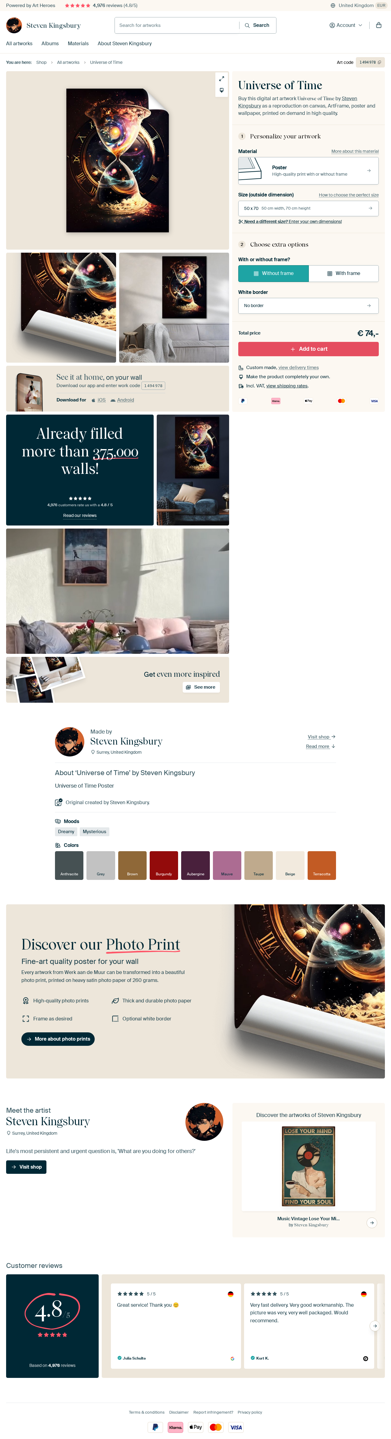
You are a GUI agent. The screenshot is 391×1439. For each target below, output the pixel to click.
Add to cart (313, 349)
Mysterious (94, 832)
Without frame (278, 273)
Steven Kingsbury (54, 25)
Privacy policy (250, 1412)
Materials (78, 43)
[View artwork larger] (221, 78)
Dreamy (66, 832)
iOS (102, 400)
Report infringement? (213, 1412)
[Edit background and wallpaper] (221, 90)
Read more (318, 746)
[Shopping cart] (379, 25)
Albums (50, 43)
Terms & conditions (147, 1412)
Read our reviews (80, 515)
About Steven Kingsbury (125, 43)
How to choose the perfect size (349, 195)
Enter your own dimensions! (293, 222)
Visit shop (319, 737)
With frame (348, 273)
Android (125, 400)
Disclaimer (179, 1412)
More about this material (355, 151)
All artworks (19, 43)
